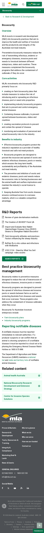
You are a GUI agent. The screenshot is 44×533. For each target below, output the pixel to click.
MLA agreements (28, 527)
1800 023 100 (22, 473)
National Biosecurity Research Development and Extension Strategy (18, 386)
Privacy (19, 522)
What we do (26, 433)
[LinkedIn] (28, 488)
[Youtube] (15, 488)
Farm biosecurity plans (14, 317)
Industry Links (29, 524)
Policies (37, 522)
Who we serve (27, 437)
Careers (18, 524)
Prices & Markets (9, 428)
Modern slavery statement (23, 529)
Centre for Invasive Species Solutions (17, 397)
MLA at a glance (28, 428)
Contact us (26, 446)
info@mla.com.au (9, 477)
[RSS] (21, 488)
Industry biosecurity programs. (17, 320)
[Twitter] (8, 488)
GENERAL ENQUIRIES (10, 469)
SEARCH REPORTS (12, 259)
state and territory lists (18, 360)
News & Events (8, 463)
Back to (19, 17)
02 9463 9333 (7, 473)
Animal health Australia (14, 375)
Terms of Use (9, 522)
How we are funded (30, 442)
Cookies (28, 522)
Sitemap (16, 527)
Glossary (9, 524)
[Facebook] (2, 488)
